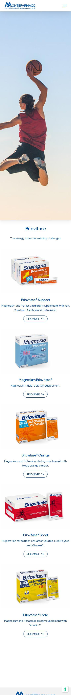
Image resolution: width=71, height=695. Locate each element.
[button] (65, 5)
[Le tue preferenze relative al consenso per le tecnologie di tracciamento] (65, 689)
